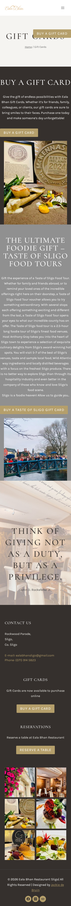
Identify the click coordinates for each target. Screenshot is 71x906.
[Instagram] (35, 899)
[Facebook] (28, 899)
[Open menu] (62, 8)
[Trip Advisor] (43, 899)
